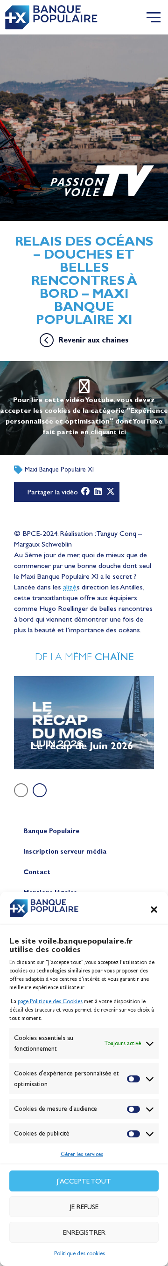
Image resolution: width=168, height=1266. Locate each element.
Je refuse (84, 1207)
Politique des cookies (79, 1253)
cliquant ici (108, 432)
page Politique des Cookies (50, 1001)
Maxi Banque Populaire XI (59, 469)
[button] (154, 909)
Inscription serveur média (64, 851)
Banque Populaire (51, 831)
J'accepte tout (84, 1181)
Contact (36, 872)
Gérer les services (82, 1154)
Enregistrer (84, 1232)
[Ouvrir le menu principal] (153, 17)
